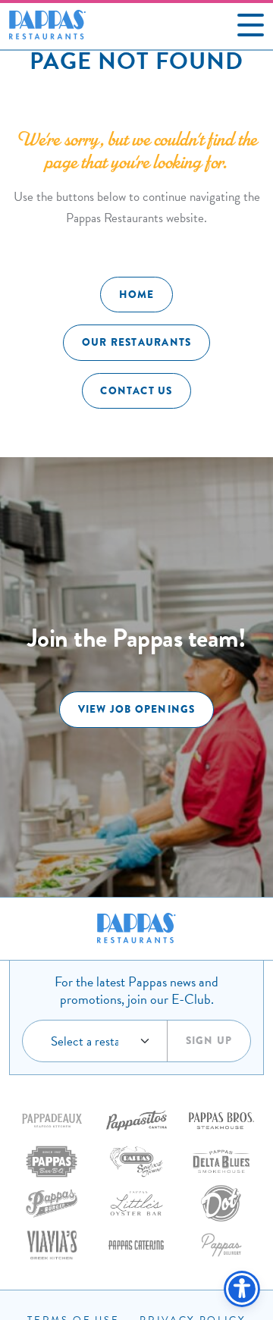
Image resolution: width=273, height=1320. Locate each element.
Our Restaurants (136, 342)
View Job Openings (137, 709)
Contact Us (136, 391)
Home (137, 294)
